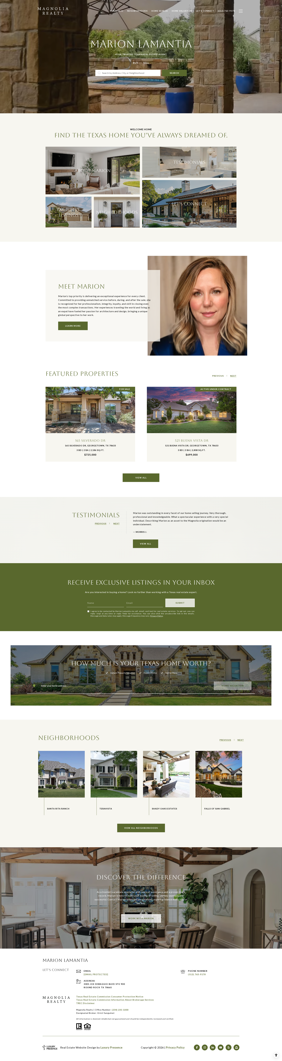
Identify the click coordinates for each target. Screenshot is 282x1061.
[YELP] (228, 1047)
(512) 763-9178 (197, 974)
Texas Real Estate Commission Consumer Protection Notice (109, 996)
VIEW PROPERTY (90, 424)
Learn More (73, 326)
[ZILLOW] (236, 1047)
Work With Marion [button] (141, 918)
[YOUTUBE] (221, 1047)
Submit (180, 603)
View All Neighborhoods (141, 828)
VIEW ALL (141, 477)
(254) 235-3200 (120, 1009)
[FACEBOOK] (197, 1047)
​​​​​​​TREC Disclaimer (85, 1003)
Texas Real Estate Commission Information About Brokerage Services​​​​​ (115, 999)
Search (174, 73)
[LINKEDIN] (213, 1047)
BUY (135, 62)
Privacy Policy (156, 616)
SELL (146, 62)
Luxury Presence (111, 1047)
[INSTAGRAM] (205, 1047)
